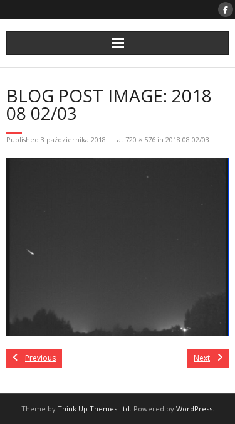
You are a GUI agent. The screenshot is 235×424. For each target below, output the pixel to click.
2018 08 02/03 (187, 139)
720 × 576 (140, 139)
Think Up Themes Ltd (94, 408)
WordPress (194, 408)
